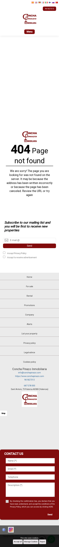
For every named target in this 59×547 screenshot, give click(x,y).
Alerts (29, 324)
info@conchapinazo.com (29, 372)
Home (29, 277)
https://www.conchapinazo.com (29, 376)
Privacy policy (29, 343)
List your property (29, 333)
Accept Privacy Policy (16, 253)
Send (29, 245)
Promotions (29, 305)
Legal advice (29, 352)
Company (29, 315)
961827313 (29, 380)
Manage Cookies (31, 542)
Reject (42, 542)
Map (3, 413)
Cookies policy (29, 362)
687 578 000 (29, 385)
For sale (29, 286)
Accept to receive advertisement (22, 257)
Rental (30, 296)
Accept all (18, 542)
